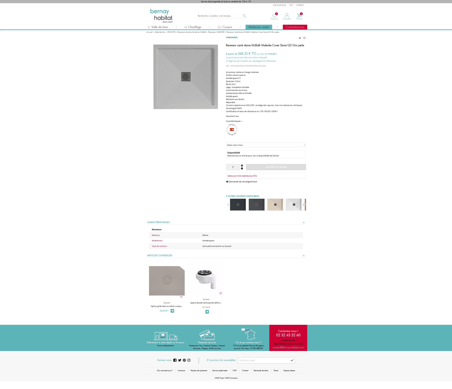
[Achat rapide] (172, 311)
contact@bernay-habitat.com (288, 347)
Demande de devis (261, 370)
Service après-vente (219, 370)
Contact (245, 370)
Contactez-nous (295, 27)
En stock (206, 307)
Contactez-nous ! (288, 331)
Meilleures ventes (258, 27)
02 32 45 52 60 (288, 335)
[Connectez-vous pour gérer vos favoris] (304, 38)
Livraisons (181, 370)
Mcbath (166, 303)
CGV (235, 370)
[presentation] (228, 205)
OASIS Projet (219, 378)
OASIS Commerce (231, 378)
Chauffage (194, 27)
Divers (276, 370)
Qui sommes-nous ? (164, 370)
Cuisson (227, 27)
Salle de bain (159, 27)
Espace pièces (289, 370)
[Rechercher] (244, 16)
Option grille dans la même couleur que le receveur (167, 306)
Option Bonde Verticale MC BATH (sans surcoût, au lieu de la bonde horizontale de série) (206, 303)
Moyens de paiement (199, 370)
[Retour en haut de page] (447, 382)
